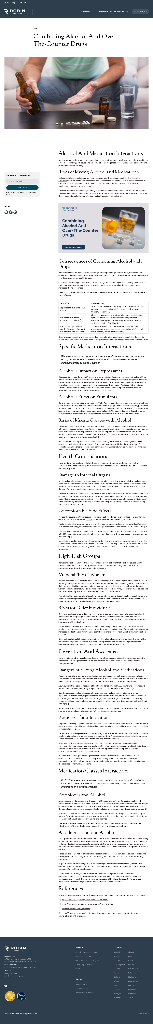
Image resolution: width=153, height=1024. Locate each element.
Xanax (130, 998)
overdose (62, 180)
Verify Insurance (81, 988)
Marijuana (132, 977)
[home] (18, 11)
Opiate (131, 985)
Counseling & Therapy (84, 964)
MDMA (116, 981)
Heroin (116, 973)
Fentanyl (117, 969)
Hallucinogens (133, 969)
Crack (130, 960)
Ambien (117, 956)
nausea (89, 519)
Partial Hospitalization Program (87, 960)
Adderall (117, 952)
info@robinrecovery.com (14, 976)
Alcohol (131, 952)
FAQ (25, 3)
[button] (87, 12)
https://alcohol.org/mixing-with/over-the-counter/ (85, 900)
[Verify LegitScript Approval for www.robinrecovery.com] (21, 996)
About (20, 3)
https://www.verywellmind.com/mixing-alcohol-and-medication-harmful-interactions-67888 (103, 895)
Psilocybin (117, 994)
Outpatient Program (83, 956)
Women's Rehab (120, 998)
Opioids (117, 989)
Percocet (143, 426)
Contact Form (81, 984)
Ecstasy (131, 964)
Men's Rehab (133, 981)
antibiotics (110, 813)
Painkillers (132, 989)
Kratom (117, 977)
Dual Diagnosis (119, 964)
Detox (77, 969)
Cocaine (117, 960)
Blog (13, 3)
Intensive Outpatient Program (87, 952)
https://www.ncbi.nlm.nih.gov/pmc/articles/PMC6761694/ (87, 904)
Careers (6, 3)
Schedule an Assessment (85, 992)
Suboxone (132, 994)
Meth (116, 985)
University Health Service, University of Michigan (116, 321)
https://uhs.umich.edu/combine (76, 908)
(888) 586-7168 (10, 973)
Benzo (130, 956)
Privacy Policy (143, 1014)
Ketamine (132, 973)
